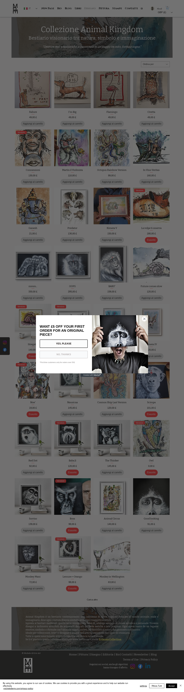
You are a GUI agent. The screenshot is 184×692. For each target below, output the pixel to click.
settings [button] (143, 685)
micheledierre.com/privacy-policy (18, 688)
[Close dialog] (144, 318)
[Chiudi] (180, 686)
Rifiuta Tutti (157, 685)
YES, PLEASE (63, 343)
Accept (171, 685)
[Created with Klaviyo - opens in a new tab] (91, 375)
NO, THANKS (63, 354)
